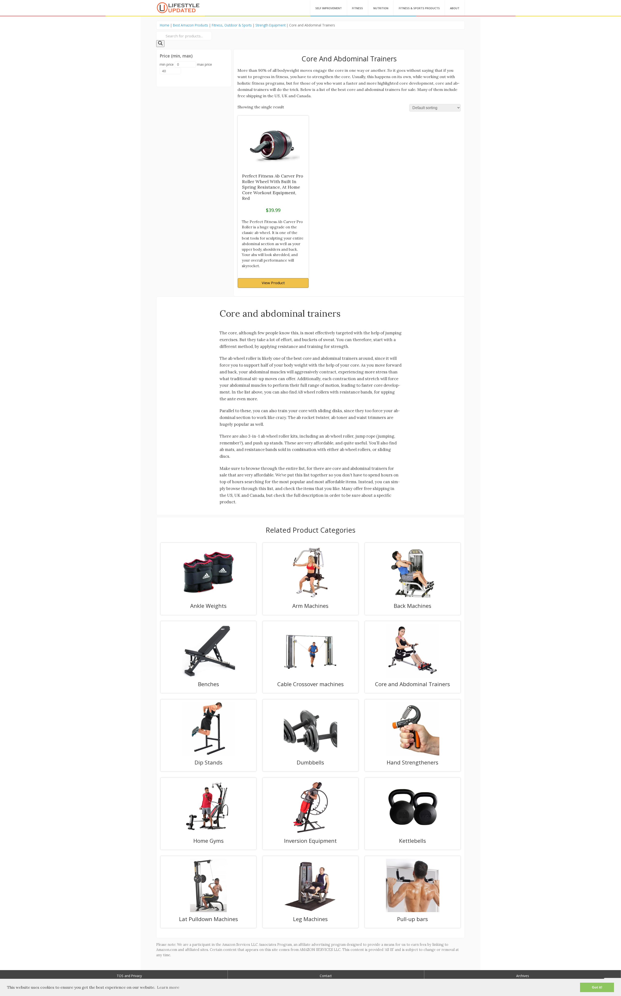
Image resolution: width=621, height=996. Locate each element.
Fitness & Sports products (419, 8)
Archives (522, 975)
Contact (326, 975)
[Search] (160, 43)
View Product (273, 282)
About (454, 8)
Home (164, 25)
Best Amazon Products (190, 25)
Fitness (357, 8)
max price (204, 64)
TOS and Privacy (129, 975)
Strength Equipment (270, 25)
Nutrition (380, 8)
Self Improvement (328, 8)
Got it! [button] (597, 987)
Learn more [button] (168, 987)
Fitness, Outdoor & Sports (232, 25)
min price (167, 64)
